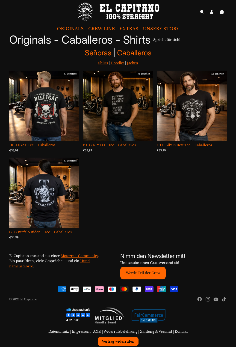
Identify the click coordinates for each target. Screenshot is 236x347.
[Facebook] (199, 299)
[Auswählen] (72, 134)
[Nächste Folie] (72, 106)
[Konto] (211, 12)
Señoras (99, 52)
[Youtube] (216, 299)
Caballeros (134, 52)
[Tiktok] (224, 299)
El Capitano (28, 299)
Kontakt (181, 331)
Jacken (132, 63)
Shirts (103, 63)
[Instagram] (208, 299)
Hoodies (117, 63)
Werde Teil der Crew (143, 273)
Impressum (81, 331)
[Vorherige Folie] (16, 106)
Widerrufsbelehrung (120, 331)
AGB (97, 331)
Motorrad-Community (79, 256)
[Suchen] (202, 12)
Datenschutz (58, 331)
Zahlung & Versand (156, 331)
